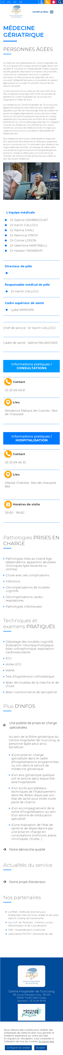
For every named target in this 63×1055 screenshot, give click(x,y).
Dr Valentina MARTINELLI (28, 245)
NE (20, 2)
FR (3, 2)
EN (8, 2)
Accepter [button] (40, 1047)
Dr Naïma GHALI (22, 230)
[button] (40, 12)
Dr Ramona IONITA (24, 235)
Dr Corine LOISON (23, 240)
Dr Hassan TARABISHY (26, 250)
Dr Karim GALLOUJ (24, 225)
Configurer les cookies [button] (18, 1047)
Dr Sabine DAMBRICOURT (29, 220)
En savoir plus (46, 1041)
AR (14, 2)
